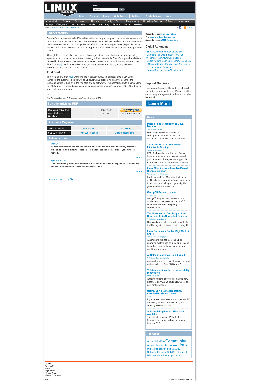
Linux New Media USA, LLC (183, 379)
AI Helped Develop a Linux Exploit (166, 255)
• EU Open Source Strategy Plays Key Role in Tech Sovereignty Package (167, 65)
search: (96, 5)
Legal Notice (50, 370)
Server (119, 21)
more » (138, 157)
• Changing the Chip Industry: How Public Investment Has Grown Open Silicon (165, 56)
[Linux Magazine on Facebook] (179, 27)
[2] (71, 76)
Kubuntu (153, 150)
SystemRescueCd (59, 160)
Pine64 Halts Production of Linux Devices (165, 125)
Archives (136, 16)
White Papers (120, 16)
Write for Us (49, 366)
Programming (132, 21)
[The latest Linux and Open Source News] (184, 27)
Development (81, 21)
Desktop (67, 21)
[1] (60, 64)
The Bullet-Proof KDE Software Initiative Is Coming (164, 146)
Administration (52, 21)
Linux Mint (164, 174)
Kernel (159, 174)
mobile (92, 24)
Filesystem (61, 24)
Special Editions (153, 16)
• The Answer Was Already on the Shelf (164, 51)
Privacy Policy (50, 373)
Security (108, 21)
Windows (151, 355)
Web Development (177, 352)
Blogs (106, 16)
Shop (168, 16)
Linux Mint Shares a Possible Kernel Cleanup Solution (167, 170)
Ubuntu (149, 296)
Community (175, 341)
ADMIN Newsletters (169, 40)
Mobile (150, 348)
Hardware (96, 21)
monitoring (104, 24)
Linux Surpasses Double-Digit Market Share (168, 232)
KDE (148, 150)
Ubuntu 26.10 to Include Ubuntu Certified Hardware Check (164, 292)
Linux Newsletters (168, 33)
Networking (183, 21)
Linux (154, 237)
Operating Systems (152, 21)
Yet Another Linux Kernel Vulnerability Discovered (168, 271)
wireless (138, 24)
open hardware (151, 129)
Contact (48, 368)
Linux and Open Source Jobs (162, 37)
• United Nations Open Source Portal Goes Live (168, 60)
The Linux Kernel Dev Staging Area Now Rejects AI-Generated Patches (167, 215)
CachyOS (157, 195)
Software (169, 21)
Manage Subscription (53, 375)
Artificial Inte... (151, 219)
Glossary (47, 379)
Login (191, 27)
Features (94, 16)
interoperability (78, 24)
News (81, 16)
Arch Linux (150, 195)
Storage (159, 129)
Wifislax (54, 143)
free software (163, 355)
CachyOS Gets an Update (161, 192)
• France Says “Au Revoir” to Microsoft (164, 70)
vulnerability (165, 258)
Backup (49, 24)
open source (176, 355)
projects (159, 150)
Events (159, 345)
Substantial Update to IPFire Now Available (165, 313)
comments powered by (61, 179)
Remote (116, 24)
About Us (48, 363)
